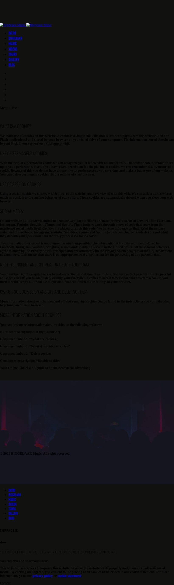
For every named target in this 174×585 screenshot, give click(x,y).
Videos (12, 49)
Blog (11, 64)
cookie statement (69, 576)
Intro (12, 33)
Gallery (13, 59)
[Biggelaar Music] (26, 25)
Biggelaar (15, 38)
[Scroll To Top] (87, 543)
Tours (12, 54)
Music (12, 43)
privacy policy (42, 576)
